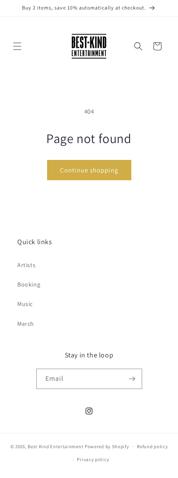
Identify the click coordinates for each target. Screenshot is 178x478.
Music (25, 304)
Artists (26, 265)
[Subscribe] (132, 379)
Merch (25, 324)
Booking (28, 284)
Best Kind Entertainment (55, 446)
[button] (17, 46)
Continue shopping (89, 170)
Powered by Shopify (107, 446)
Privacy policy (93, 459)
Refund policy (152, 446)
